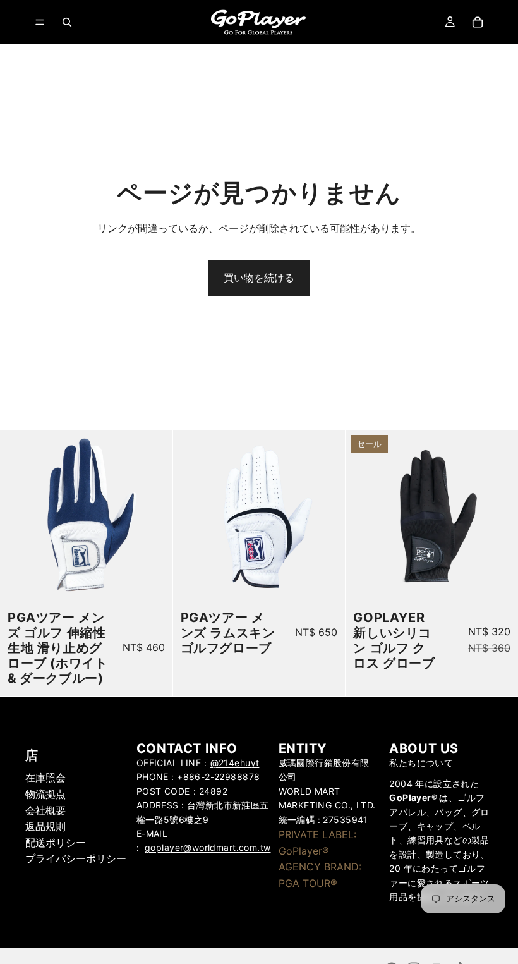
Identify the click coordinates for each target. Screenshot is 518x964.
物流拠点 (45, 794)
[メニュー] (39, 22)
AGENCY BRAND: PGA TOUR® (320, 874)
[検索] (67, 22)
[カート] (477, 22)
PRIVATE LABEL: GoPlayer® (317, 842)
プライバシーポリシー (75, 858)
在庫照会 (45, 777)
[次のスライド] (153, 516)
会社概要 (45, 810)
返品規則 (45, 826)
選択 (163, 582)
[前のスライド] (19, 516)
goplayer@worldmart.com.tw (208, 847)
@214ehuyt (235, 762)
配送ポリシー (55, 842)
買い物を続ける (259, 277)
